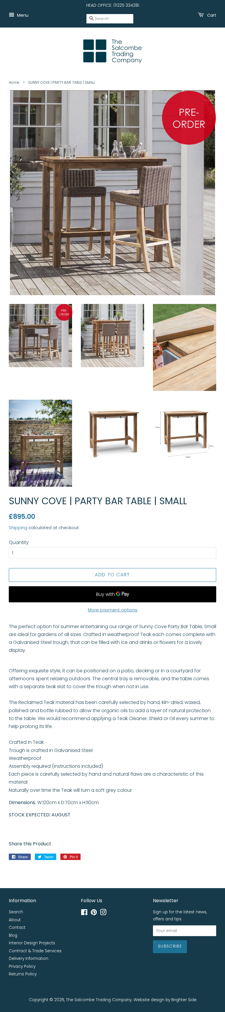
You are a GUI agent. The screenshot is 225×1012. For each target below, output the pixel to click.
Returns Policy (23, 974)
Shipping (18, 527)
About (15, 920)
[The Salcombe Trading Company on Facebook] (84, 913)
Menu (22, 15)
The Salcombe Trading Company (99, 1000)
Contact (17, 927)
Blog (13, 935)
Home (14, 82)
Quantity (19, 542)
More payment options (112, 610)
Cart (211, 15)
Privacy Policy (22, 966)
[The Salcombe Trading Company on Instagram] (103, 913)
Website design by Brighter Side (165, 1000)
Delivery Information (28, 958)
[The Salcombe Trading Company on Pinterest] (94, 913)
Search (16, 912)
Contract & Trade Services (35, 951)
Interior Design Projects (32, 943)
